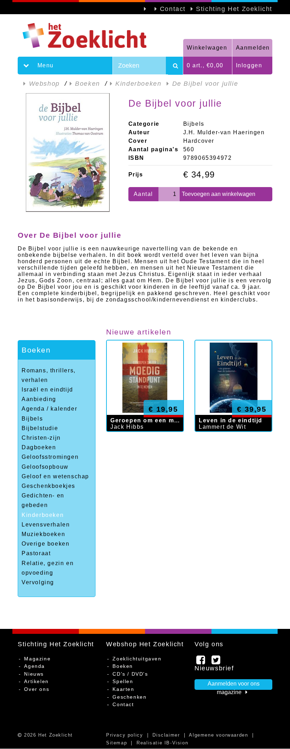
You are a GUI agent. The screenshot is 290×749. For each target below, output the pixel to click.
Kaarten (123, 689)
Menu (44, 65)
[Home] (100, 35)
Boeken (36, 350)
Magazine (37, 658)
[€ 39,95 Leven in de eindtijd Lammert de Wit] (233, 439)
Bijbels (32, 419)
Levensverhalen (46, 525)
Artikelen (36, 681)
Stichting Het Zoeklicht (234, 8)
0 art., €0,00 (205, 65)
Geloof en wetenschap (55, 476)
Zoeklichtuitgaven (136, 658)
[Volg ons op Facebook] (201, 662)
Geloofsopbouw (45, 467)
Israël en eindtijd (47, 390)
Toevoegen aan (218, 194)
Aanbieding (39, 399)
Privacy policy (124, 735)
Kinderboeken (43, 515)
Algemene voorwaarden (218, 735)
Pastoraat (36, 553)
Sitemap (116, 742)
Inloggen (249, 65)
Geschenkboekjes (48, 486)
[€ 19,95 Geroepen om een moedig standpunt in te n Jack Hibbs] (145, 439)
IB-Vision (176, 742)
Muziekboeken (43, 534)
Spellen (122, 681)
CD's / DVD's (130, 674)
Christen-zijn (41, 438)
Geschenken (129, 697)
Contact (173, 8)
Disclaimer (166, 735)
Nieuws (34, 674)
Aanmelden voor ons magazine (234, 685)
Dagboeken (39, 447)
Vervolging (38, 582)
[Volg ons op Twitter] (216, 662)
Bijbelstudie (40, 428)
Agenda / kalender (49, 409)
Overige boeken (45, 544)
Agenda (34, 666)
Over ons (36, 689)
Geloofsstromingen (50, 457)
